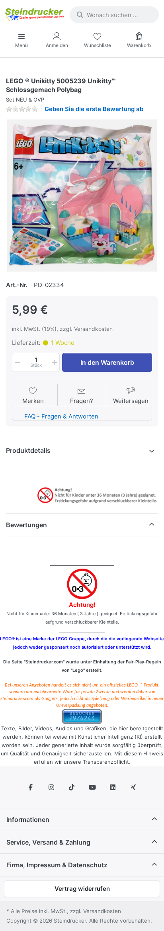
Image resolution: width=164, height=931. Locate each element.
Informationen (27, 819)
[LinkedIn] (113, 787)
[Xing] (133, 787)
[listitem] (82, 195)
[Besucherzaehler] (82, 716)
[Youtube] (92, 787)
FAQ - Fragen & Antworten (61, 416)
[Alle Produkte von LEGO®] (8, 71)
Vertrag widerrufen (82, 888)
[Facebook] (30, 787)
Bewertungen (26, 525)
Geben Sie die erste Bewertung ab (94, 109)
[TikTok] (71, 787)
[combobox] (114, 14)
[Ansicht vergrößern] (82, 195)
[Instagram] (51, 787)
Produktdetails (28, 450)
